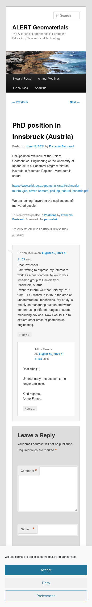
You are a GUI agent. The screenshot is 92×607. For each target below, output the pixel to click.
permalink (51, 219)
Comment (29, 470)
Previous (20, 102)
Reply (24, 334)
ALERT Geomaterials (40, 27)
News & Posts (22, 78)
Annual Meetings (49, 78)
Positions (50, 215)
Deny (46, 583)
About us (40, 88)
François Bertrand (61, 146)
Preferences (46, 596)
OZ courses (20, 88)
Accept (46, 570)
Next (75, 102)
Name (28, 529)
